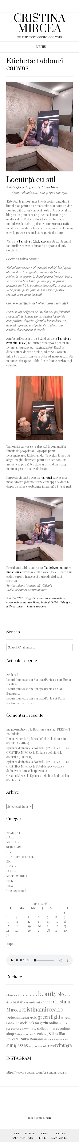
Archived (12, 675)
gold (33, 1017)
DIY (8, 852)
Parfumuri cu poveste (20, 703)
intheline (10, 1023)
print (22, 1034)
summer (64, 1039)
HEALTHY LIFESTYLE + (22, 857)
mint (13, 1028)
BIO (9, 861)
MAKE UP (12, 842)
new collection (40, 1028)
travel (51, 1045)
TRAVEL (11, 886)
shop (45, 1034)
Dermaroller (14, 739)
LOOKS (11, 871)
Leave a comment (36, 606)
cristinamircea (57, 598)
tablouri (46, 477)
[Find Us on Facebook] (41, 4)
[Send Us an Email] (35, 4)
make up (63, 1023)
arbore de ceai (30, 995)
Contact (45, 1133)
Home (36, 602)
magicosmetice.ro (17, 729)
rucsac (29, 1034)
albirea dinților (14, 995)
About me (29, 1133)
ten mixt (41, 1046)
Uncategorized (16, 891)
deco (29, 602)
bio (60, 994)
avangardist (41, 598)
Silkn (53, 1033)
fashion (20, 1017)
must (18, 1028)
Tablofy (55, 602)
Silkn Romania (32, 1039)
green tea (66, 1017)
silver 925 (48, 1039)
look (30, 1022)
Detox (11, 1017)
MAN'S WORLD (16, 876)
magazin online (47, 1022)
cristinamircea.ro (15, 602)
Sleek (56, 1039)
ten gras (32, 1046)
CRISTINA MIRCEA (39, 24)
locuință (45, 602)
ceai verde (29, 1002)
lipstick (21, 1022)
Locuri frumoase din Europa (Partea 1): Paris (35, 698)
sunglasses (17, 1045)
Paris (17, 1034)
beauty (47, 993)
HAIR (9, 837)
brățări (18, 1002)
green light (49, 1017)
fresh (26, 1017)
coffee (47, 1002)
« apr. (10, 944)
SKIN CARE (14, 847)
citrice (38, 1002)
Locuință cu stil (31, 179)
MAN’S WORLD (59, 1137)
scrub (38, 1033)
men (8, 1028)
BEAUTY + (13, 833)
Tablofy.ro (65, 602)
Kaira (48, 1117)
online (56, 1028)
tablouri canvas (15, 606)
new (25, 1028)
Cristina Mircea (50, 187)
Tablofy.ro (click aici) (32, 241)
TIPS (20, 598)
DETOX (11, 866)
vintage (64, 1045)
